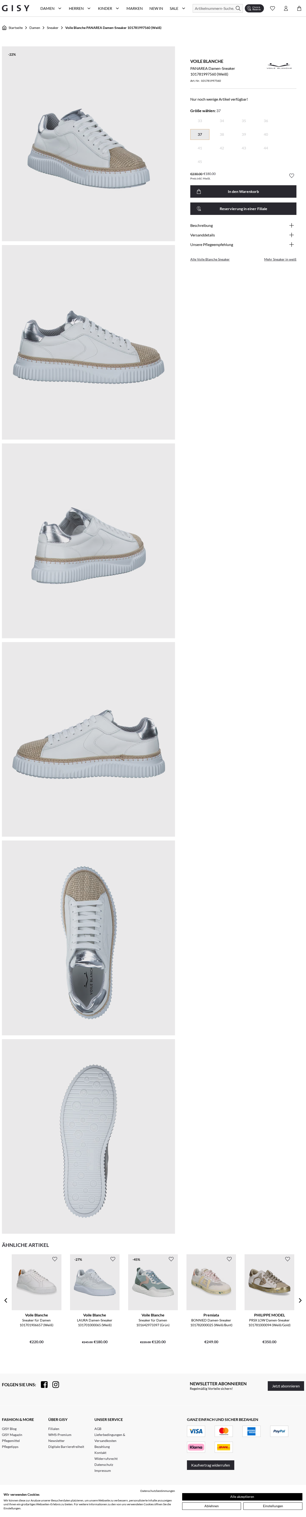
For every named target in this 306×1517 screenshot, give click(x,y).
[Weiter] (300, 1300)
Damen (34, 28)
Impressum (102, 1470)
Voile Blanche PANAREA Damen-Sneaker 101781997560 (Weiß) (113, 28)
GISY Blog (9, 1429)
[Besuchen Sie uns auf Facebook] (42, 1384)
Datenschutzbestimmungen (157, 1491)
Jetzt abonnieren (286, 1386)
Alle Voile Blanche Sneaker (210, 259)
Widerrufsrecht (106, 1459)
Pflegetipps (10, 1447)
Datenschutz (103, 1464)
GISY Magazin (12, 1435)
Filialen (53, 1429)
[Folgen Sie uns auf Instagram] (53, 1384)
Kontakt (100, 1453)
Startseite (16, 28)
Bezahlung (102, 1447)
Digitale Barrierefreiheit (66, 1447)
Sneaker (53, 28)
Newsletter (56, 1441)
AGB (97, 1429)
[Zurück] (6, 1300)
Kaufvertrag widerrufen (210, 1465)
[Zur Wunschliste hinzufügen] (291, 175)
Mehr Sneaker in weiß (280, 259)
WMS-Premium (59, 1435)
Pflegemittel (11, 1441)
